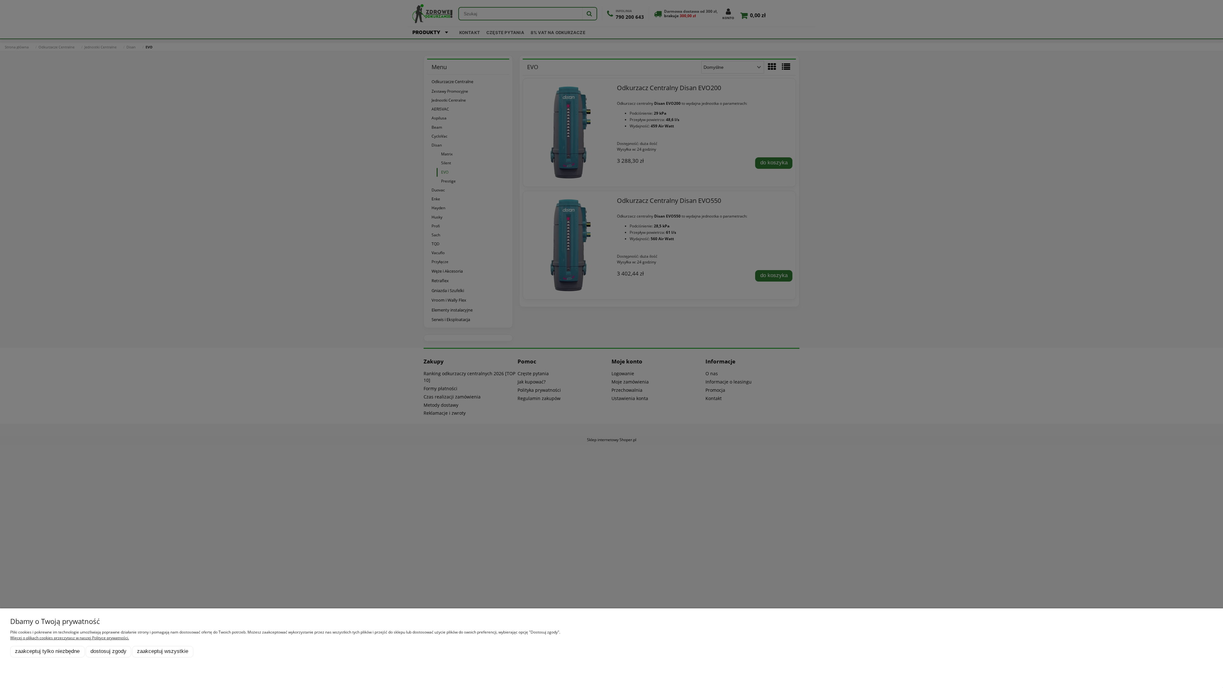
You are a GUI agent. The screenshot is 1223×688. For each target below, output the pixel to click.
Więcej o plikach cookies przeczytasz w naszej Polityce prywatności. (69, 638)
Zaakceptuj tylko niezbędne (47, 651)
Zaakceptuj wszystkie (162, 651)
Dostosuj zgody (108, 651)
